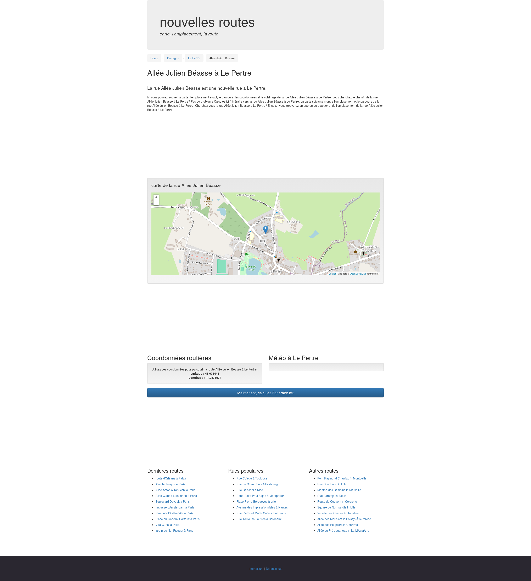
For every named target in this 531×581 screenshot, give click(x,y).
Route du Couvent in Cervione (337, 501)
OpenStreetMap (358, 273)
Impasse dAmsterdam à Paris (175, 507)
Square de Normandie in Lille (336, 507)
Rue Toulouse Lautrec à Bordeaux (258, 519)
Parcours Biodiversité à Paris (174, 513)
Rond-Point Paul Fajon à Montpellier (260, 496)
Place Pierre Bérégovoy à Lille (256, 501)
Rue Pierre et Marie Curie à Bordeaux (261, 513)
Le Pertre (194, 58)
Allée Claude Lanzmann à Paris (176, 496)
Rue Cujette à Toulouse (251, 478)
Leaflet (332, 273)
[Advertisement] (265, 145)
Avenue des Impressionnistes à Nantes (262, 507)
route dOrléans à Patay (171, 478)
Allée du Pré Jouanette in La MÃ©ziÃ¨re (343, 530)
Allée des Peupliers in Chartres (337, 525)
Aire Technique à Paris (170, 484)
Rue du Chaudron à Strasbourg (257, 484)
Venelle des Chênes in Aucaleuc (338, 513)
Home (154, 58)
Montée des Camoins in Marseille (339, 490)
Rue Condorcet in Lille (331, 484)
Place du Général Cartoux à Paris (178, 519)
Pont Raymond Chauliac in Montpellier (342, 478)
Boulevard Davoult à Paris (173, 501)
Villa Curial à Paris (167, 525)
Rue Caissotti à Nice (249, 490)
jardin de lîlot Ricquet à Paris (174, 530)
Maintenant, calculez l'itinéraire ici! (265, 392)
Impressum (256, 568)
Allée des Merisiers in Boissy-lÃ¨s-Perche (344, 519)
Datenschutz (274, 568)
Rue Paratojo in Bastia (332, 496)
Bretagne (173, 58)
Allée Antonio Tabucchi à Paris (175, 490)
